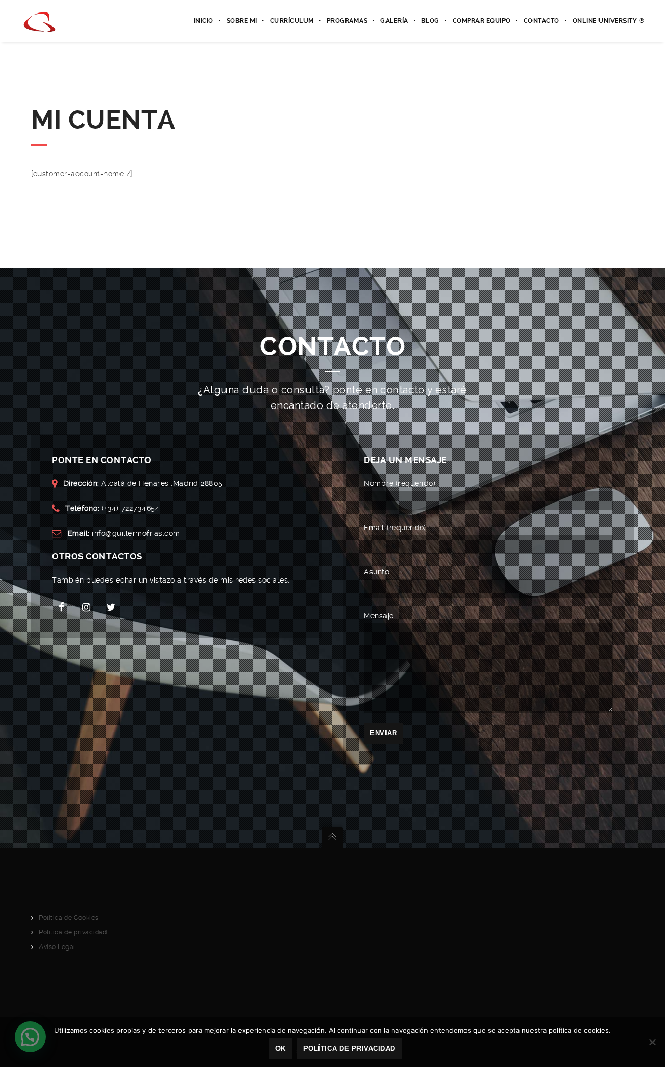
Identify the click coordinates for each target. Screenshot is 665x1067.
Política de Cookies (69, 917)
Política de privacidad (73, 932)
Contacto (542, 20)
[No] (652, 1042)
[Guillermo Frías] (40, 21)
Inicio (204, 20)
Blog (430, 20)
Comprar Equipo (482, 20)
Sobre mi (242, 20)
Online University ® (609, 20)
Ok (280, 1048)
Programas (347, 20)
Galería (394, 20)
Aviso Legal (57, 947)
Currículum (292, 20)
